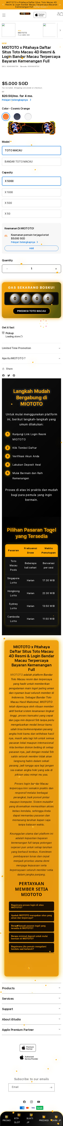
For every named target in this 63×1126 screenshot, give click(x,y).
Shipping (18, 88)
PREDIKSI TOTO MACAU (31, 311)
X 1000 (9, 192)
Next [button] (60, 4)
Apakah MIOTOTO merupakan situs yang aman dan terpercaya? (31, 916)
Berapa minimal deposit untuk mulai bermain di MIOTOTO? (29, 937)
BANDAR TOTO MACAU (19, 161)
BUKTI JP (30, 1120)
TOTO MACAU (13, 150)
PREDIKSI (44, 1120)
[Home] (25, 13)
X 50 (7, 213)
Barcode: (23, 66)
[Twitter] (9, 376)
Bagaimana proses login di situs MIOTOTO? (27, 906)
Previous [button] (3, 4)
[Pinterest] (14, 376)
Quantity (7, 260)
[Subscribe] (50, 1087)
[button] (4, 15)
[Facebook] (4, 376)
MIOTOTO (16, 674)
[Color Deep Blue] (17, 116)
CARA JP (56, 1120)
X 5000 (9, 181)
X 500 (8, 203)
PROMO (7, 1120)
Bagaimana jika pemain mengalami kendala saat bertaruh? (28, 947)
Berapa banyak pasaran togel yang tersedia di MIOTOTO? (28, 927)
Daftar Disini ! (41, 7)
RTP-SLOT (17, 1120)
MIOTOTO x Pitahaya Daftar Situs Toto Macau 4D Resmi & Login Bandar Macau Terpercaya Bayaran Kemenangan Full (31, 4)
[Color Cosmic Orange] (6, 116)
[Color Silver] (28, 116)
